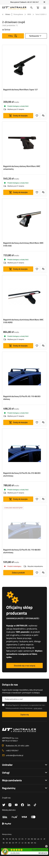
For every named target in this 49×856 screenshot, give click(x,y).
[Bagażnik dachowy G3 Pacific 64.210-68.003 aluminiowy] (24, 450)
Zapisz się (24, 714)
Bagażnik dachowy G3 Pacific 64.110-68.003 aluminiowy (21, 551)
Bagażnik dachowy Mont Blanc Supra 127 (20, 89)
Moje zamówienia (12, 780)
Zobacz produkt (18, 572)
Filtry (10, 35)
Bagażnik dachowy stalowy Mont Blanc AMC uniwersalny (21, 167)
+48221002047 (12, 750)
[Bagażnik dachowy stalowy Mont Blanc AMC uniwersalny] (24, 143)
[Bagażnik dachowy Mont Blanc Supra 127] (24, 66)
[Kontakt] (24, 730)
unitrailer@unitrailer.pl (14, 755)
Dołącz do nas (10, 684)
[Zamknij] (44, 2)
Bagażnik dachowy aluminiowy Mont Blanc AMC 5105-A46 (23, 244)
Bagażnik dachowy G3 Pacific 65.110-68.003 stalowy (21, 397)
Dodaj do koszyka (20, 115)
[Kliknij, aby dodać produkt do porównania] (43, 115)
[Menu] (45, 7)
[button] (46, 846)
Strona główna (18, 14)
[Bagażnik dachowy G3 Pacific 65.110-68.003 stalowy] (24, 373)
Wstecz (7, 14)
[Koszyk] (38, 7)
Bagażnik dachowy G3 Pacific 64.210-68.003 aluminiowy (21, 474)
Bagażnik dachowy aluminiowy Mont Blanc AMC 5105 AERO (23, 321)
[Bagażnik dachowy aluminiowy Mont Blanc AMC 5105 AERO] (24, 296)
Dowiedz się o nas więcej (24, 665)
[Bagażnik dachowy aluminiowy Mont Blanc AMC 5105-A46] (24, 220)
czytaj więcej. (38, 708)
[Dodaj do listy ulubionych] (36, 115)
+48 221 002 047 (33, 2)
